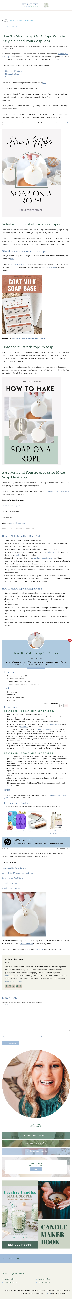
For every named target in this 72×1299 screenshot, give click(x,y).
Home (11, 1258)
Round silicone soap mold (12, 506)
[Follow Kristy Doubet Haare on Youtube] (13, 986)
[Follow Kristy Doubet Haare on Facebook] (6, 986)
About (5, 1258)
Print (36, 667)
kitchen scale (52, 552)
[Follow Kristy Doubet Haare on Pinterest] (17, 986)
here (12, 259)
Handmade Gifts (44, 1279)
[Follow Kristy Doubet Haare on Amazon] (20, 986)
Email (40, 1037)
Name (5, 1037)
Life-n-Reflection (26, 944)
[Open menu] (36, 12)
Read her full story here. (13, 981)
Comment (6, 1004)
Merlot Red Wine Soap (13, 71)
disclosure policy (64, 122)
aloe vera (52, 267)
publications (9, 975)
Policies (48, 1293)
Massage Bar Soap (12, 74)
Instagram (40, 949)
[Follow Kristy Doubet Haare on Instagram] (10, 986)
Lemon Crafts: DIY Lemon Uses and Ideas (17, 873)
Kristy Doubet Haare (14, 959)
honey (44, 267)
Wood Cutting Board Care (11, 888)
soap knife (18, 555)
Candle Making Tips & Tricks (12, 878)
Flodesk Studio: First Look (11, 883)
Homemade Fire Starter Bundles (14, 868)
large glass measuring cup (42, 558)
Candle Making (9, 1279)
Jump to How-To (10, 27)
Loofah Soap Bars (11, 77)
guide (44, 83)
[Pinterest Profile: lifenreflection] (8, 841)
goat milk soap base (16, 264)
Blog (17, 1258)
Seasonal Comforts (11, 1282)
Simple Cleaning (44, 1282)
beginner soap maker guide (58, 491)
